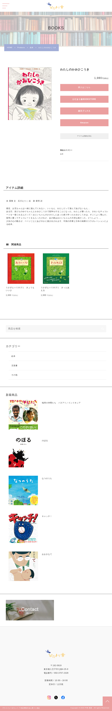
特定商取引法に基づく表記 (30, 708)
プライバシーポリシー (10, 708)
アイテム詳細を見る (84, 136)
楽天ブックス (84, 111)
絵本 (61, 154)
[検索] (102, 328)
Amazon (84, 123)
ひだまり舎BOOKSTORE (84, 99)
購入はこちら (84, 87)
